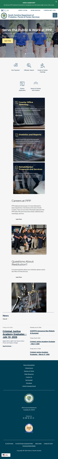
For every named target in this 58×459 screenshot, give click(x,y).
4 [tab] (32, 53)
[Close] (56, 2)
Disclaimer (29, 383)
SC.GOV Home (9, 443)
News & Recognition (29, 365)
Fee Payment (29, 380)
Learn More (19, 219)
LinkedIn (28, 418)
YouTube (33, 418)
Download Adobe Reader (29, 446)
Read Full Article (7, 346)
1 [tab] (25, 53)
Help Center (38, 443)
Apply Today (7, 40)
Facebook (23, 418)
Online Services (35, 10)
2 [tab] (27, 53)
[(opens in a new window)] (29, 428)
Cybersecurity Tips (50, 10)
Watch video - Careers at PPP (29, 239)
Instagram (31, 418)
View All (5, 319)
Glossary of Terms (29, 371)
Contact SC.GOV (48, 443)
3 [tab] (30, 53)
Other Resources (29, 374)
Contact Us (29, 377)
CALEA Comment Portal (29, 386)
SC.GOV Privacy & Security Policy (24, 443)
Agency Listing (22, 10)
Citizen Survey (29, 368)
